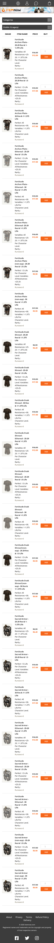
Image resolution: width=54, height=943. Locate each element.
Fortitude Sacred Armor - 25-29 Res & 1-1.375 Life (22, 620)
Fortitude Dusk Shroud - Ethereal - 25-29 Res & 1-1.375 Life (22, 438)
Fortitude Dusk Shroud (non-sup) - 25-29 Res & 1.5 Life (22, 549)
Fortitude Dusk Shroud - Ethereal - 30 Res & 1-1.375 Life (22, 512)
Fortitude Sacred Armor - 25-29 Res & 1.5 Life (22, 655)
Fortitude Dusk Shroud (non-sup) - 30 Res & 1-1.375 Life (22, 584)
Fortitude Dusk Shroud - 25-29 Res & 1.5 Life (22, 370)
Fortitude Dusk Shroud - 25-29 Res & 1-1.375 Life (22, 336)
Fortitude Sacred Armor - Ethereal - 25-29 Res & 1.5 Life (22, 765)
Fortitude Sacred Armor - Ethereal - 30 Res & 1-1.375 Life (22, 802)
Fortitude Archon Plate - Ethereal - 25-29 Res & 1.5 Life (22, 150)
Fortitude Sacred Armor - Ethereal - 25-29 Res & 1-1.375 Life (22, 728)
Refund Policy (42, 917)
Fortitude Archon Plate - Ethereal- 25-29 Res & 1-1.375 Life (22, 225)
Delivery (27, 920)
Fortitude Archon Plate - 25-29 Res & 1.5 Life (21, 79)
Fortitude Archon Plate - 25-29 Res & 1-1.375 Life (21, 43)
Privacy (19, 917)
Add (46, 57)
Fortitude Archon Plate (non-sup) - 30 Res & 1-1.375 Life (21, 299)
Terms (29, 917)
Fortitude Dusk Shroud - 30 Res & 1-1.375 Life (22, 403)
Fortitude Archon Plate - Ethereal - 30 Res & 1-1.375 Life (21, 187)
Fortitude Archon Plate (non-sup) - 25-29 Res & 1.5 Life (22, 262)
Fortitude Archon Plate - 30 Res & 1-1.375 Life (22, 114)
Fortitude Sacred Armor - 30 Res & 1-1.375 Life (22, 691)
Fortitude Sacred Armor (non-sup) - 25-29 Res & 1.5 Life (22, 838)
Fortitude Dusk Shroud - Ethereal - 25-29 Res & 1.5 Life (22, 475)
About (9, 917)
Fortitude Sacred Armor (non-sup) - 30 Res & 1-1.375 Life (21, 876)
